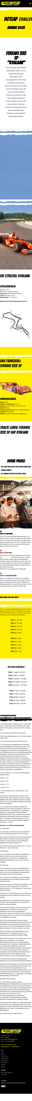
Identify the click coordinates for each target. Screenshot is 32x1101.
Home (2, 1053)
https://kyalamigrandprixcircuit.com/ (16, 301)
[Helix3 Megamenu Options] (30, 3)
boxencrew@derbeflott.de (10, 1039)
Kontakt (3, 1066)
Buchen (3, 1064)
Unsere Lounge (5, 1056)
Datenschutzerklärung (6, 1072)
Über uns (3, 1055)
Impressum (4, 1074)
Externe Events (5, 1060)
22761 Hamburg (5, 1037)
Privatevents (4, 1062)
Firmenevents (4, 1058)
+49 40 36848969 (9, 1041)
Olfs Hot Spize (7, 557)
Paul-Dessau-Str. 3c (6, 1035)
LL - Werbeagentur (14, 1046)
